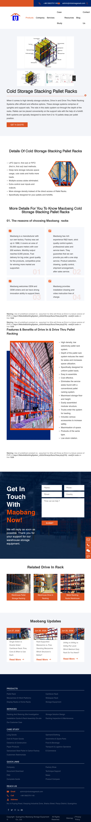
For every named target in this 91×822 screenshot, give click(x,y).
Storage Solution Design (55, 714)
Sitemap (69, 818)
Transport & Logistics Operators (58, 747)
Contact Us (86, 17)
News (48, 775)
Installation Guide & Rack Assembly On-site (24, 718)
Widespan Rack (52, 698)
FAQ (8, 775)
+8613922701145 (50, 3)
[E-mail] (88, 539)
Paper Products (13, 747)
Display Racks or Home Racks (19, 702)
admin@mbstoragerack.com (73, 3)
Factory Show (51, 767)
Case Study (59, 17)
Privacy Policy (78, 818)
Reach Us (12, 786)
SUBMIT (49, 523)
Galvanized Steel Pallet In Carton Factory (23, 751)
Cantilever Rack (52, 694)
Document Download (15, 771)
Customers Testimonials (16, 755)
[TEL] (88, 545)
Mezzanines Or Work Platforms (19, 698)
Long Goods (12, 735)
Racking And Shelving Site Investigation (23, 714)
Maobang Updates (45, 621)
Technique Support (53, 771)
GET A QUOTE (17, 125)
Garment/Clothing (53, 735)
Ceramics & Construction (17, 743)
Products (30, 18)
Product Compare (53, 779)
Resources (69, 18)
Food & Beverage (53, 743)
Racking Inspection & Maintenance (59, 718)
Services (50, 18)
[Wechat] (88, 550)
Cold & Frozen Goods (15, 739)
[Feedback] (88, 556)
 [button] (17, 78)
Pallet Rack (11, 694)
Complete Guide (13, 779)
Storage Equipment (53, 702)
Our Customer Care (14, 722)
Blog (78, 18)
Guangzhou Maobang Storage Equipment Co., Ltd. (32, 818)
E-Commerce (51, 751)
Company (40, 18)
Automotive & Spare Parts (56, 739)
